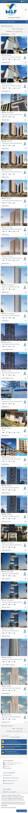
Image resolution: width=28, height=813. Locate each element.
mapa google (8, 768)
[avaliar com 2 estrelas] (3, 736)
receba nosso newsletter (11, 791)
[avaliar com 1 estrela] (2, 736)
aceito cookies (22, 810)
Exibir (13, 28)
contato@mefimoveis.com (11, 780)
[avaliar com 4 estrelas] (6, 736)
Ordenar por (9, 31)
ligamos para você (9, 783)
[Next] (25, 45)
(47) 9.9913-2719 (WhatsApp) (11, 778)
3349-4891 (8, 775)
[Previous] (3, 45)
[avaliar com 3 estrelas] (5, 736)
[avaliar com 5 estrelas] (8, 736)
